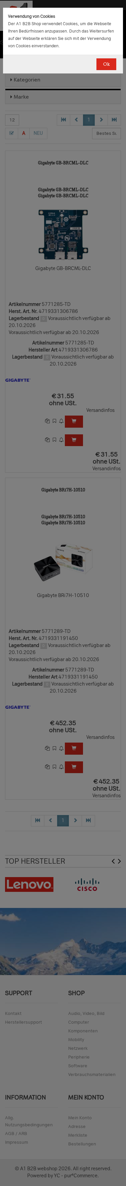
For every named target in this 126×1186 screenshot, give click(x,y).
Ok (106, 64)
